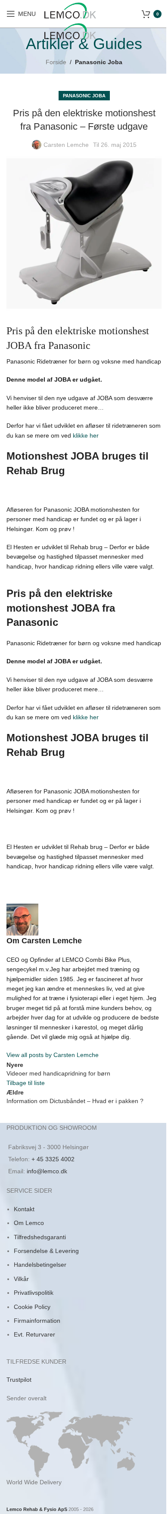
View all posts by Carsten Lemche (52, 1054)
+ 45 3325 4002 (53, 1159)
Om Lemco (29, 1222)
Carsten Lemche (66, 144)
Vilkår (21, 1278)
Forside (56, 62)
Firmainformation (37, 1320)
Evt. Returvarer (34, 1334)
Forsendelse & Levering (46, 1250)
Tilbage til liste (25, 1082)
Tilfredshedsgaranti (40, 1237)
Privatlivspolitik (33, 1292)
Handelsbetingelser (40, 1264)
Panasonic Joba (98, 62)
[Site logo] (70, 9)
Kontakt (24, 1209)
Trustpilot (18, 1379)
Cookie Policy (32, 1306)
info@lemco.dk (47, 1171)
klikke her (85, 435)
